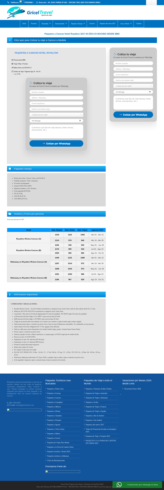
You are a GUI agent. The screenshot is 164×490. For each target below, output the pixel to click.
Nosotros (34, 23)
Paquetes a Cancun (54, 398)
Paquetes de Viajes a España (96, 411)
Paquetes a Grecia (53, 438)
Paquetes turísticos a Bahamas (58, 456)
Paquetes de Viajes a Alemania (97, 398)
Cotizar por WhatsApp (58, 143)
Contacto (138, 23)
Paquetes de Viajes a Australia (96, 393)
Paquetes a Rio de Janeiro (95, 416)
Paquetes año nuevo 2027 (107, 23)
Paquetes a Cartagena (55, 402)
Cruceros (92, 23)
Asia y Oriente (124, 24)
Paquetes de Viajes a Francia (96, 407)
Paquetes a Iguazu (53, 425)
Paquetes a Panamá (54, 420)
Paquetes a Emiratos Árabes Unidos (98, 389)
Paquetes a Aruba (92, 402)
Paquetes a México (54, 407)
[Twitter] (154, 2)
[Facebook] (148, 2)
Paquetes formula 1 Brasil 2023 (58, 452)
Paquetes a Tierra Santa (55, 429)
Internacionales (59, 24)
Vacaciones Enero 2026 (132, 389)
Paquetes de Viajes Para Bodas (58, 443)
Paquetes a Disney (53, 411)
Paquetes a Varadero (54, 416)
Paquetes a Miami (53, 434)
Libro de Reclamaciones (56, 460)
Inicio (24, 23)
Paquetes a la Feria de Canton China (60, 447)
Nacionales (45, 24)
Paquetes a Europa (76, 24)
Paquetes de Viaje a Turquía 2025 (98, 436)
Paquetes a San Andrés (94, 420)
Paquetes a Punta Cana (55, 389)
